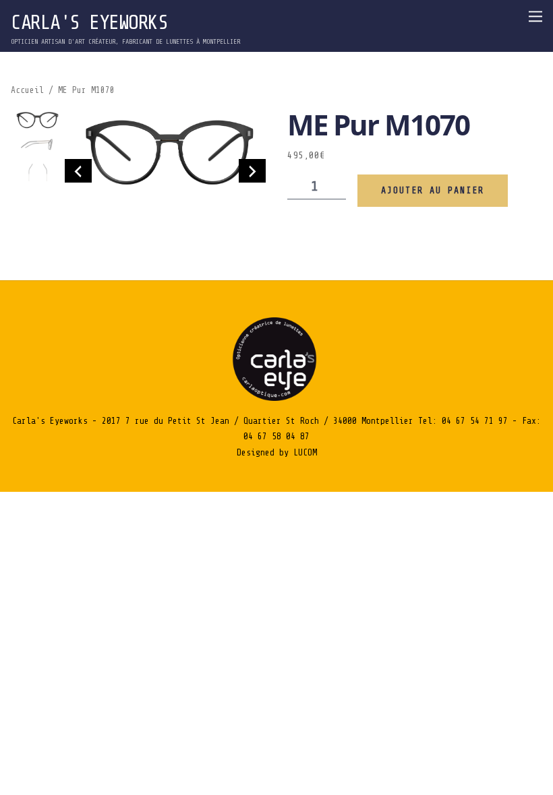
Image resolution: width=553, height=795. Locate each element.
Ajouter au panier (432, 190)
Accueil (27, 90)
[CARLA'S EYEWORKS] (276, 398)
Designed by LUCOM (277, 452)
